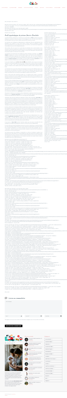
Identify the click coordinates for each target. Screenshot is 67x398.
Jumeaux (36, 7)
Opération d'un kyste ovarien (34, 373)
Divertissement (48, 351)
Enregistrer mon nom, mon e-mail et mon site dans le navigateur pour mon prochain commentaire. (24, 319)
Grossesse (20, 7)
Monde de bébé (57, 7)
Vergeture (47, 380)
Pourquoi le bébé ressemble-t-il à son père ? (35, 339)
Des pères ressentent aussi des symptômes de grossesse (35, 344)
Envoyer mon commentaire (13, 325)
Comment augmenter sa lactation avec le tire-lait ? (35, 368)
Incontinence (47, 361)
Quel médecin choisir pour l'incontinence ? (34, 378)
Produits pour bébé (48, 373)
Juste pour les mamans (28, 7)
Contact (63, 7)
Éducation (42, 7)
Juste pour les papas (49, 368)
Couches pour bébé (49, 346)
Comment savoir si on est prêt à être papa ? (35, 363)
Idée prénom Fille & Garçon (50, 358)
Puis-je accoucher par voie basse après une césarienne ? (35, 354)
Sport (46, 378)
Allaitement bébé (13, 7)
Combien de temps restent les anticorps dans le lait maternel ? (35, 358)
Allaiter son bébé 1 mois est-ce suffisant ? (34, 383)
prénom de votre (20, 61)
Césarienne (47, 344)
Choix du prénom (49, 7)
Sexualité (47, 375)
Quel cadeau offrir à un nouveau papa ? (35, 349)
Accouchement (5, 7)
